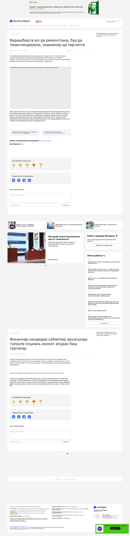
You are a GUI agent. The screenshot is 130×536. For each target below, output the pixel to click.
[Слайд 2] (42, 265)
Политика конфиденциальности (18, 529)
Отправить (66, 205)
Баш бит (12, 25)
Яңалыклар (15, 34)
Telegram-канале (18, 133)
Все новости (104, 323)
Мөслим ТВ (32, 25)
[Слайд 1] (39, 265)
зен (23, 144)
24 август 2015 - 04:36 (15, 50)
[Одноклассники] (18, 180)
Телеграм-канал (45, 141)
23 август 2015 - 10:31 (14, 353)
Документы (59, 479)
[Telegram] (24, 180)
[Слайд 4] (48, 265)
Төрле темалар (70, 479)
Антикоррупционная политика (18, 526)
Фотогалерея (22, 25)
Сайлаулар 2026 (74, 25)
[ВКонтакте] (13, 180)
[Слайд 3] (45, 265)
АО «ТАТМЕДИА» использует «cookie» (19, 527)
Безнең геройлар (44, 25)
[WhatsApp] (29, 180)
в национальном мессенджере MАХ (54, 133)
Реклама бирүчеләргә (59, 25)
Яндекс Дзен (115, 528)
